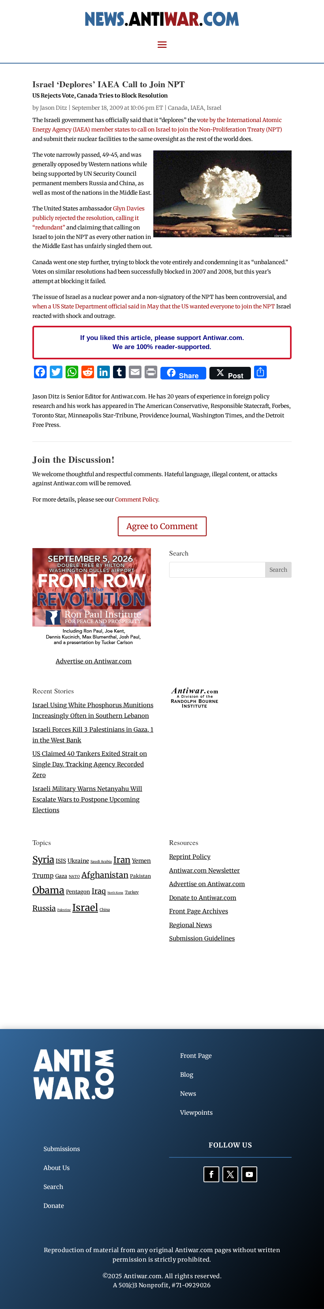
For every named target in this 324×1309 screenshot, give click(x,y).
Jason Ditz (53, 107)
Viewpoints (196, 1112)
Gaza (61, 876)
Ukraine (78, 860)
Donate (53, 1205)
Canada (178, 107)
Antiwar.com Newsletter (204, 870)
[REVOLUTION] (91, 644)
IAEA (197, 107)
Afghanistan (104, 875)
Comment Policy (136, 499)
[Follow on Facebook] (211, 1174)
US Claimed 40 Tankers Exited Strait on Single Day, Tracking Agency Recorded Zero (89, 764)
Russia (44, 908)
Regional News (190, 925)
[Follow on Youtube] (249, 1174)
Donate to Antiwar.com (202, 897)
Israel (214, 107)
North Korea (115, 892)
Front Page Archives (198, 911)
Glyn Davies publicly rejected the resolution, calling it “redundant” (88, 218)
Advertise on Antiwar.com (94, 661)
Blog (186, 1074)
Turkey (132, 892)
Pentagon (78, 891)
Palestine (64, 910)
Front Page (196, 1055)
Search (53, 1187)
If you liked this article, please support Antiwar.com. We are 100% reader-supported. (162, 342)
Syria (43, 859)
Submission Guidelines (202, 938)
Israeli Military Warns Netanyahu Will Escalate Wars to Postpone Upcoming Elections (87, 799)
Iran (121, 860)
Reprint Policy (190, 856)
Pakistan (140, 876)
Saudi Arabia (101, 861)
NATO (74, 876)
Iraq (99, 891)
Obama (48, 890)
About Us (56, 1168)
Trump (43, 875)
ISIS (61, 861)
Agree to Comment (162, 526)
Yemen (141, 860)
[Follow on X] (230, 1174)
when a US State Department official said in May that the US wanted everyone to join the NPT (153, 306)
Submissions (61, 1149)
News (188, 1093)
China (105, 909)
